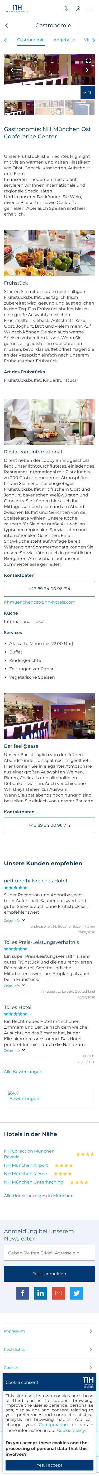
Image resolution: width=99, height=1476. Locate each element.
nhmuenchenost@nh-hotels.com (40, 602)
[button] (6, 25)
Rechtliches (14, 1349)
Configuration (53, 1424)
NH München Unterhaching (33, 1182)
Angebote (64, 39)
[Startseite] (17, 8)
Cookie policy (71, 1430)
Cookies (11, 1367)
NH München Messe (25, 1173)
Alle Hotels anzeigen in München (39, 1195)
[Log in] (81, 8)
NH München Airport (26, 1165)
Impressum (14, 1331)
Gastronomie (31, 39)
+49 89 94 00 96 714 (49, 588)
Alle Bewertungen (23, 1071)
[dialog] (49, 1423)
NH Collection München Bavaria (29, 1154)
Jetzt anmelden (49, 1273)
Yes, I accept (50, 1465)
